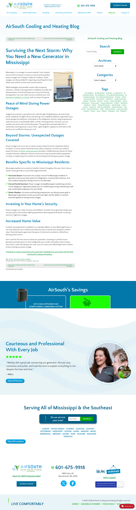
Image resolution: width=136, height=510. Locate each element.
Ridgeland (123, 111)
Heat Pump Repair (117, 107)
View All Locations (16, 441)
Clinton (11, 259)
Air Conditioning (100, 95)
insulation (86, 111)
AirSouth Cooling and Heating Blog (105, 38)
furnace (106, 101)
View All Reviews (15, 381)
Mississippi (111, 111)
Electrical (35, 261)
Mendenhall (45, 434)
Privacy (119, 486)
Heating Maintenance (104, 105)
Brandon (117, 97)
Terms (122, 486)
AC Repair (109, 93)
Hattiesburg (124, 103)
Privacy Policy (104, 485)
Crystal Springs (57, 429)
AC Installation (89, 93)
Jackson (93, 111)
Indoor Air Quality (122, 109)
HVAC (102, 109)
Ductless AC (109, 99)
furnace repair (95, 103)
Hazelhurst (87, 105)
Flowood (100, 101)
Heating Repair (116, 105)
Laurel (98, 111)
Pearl (117, 111)
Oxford (65, 434)
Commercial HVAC (89, 99)
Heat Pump (92, 107)
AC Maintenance (100, 93)
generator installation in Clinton (18, 98)
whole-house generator (29, 151)
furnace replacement (107, 103)
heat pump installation (103, 107)
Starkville (68, 436)
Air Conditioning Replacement (105, 97)
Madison (104, 111)
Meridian (56, 434)
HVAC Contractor (110, 109)
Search (117, 52)
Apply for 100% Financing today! (26, 476)
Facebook (73, 483)
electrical (16, 259)
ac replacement (117, 93)
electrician (93, 101)
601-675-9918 (70, 467)
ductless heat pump (120, 99)
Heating (94, 105)
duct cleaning (100, 99)
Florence (70, 429)
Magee (93, 431)
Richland (81, 434)
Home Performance (93, 109)
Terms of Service (110, 485)
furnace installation (115, 101)
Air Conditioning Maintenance (115, 95)
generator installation (25, 259)
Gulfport (116, 103)
